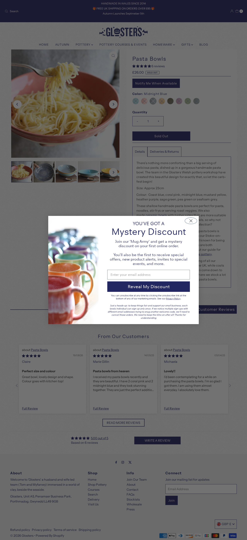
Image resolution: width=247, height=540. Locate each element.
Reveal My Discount (149, 286)
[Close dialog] (191, 220)
